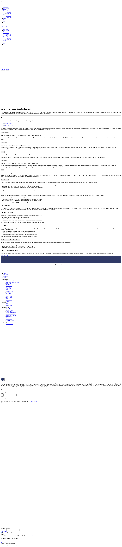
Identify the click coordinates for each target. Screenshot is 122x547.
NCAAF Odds (9, 289)
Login (2, 26)
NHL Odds (8, 293)
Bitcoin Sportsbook (5, 179)
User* (4, 527)
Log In (2, 534)
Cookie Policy (9, 311)
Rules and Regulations (11, 312)
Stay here (2, 544)
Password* (3, 528)
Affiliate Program (10, 320)
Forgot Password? (5, 531)
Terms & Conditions (33, 401)
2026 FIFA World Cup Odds (12, 282)
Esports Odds (9, 283)
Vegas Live (8, 12)
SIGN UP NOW (4, 255)
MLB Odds (8, 284)
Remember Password (7, 532)
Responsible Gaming (11, 314)
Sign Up (5, 26)
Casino (4, 9)
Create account (11, 398)
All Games (8, 301)
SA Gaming (9, 13)
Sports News (9, 316)
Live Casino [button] (6, 10)
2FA (1, 530)
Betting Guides (9, 317)
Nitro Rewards (9, 324)
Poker (4, 18)
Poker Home (9, 303)
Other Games (9, 300)
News (4, 21)
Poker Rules (9, 305)
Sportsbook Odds (10, 281)
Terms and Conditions (11, 315)
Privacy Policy (9, 310)
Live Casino (6, 14)
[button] (8, 26)
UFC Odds (8, 287)
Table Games (9, 298)
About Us (8, 308)
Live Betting (6, 8)
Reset (2, 393)
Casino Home (9, 296)
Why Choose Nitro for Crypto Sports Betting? (10, 239)
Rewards (5, 19)
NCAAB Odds (9, 291)
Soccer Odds (9, 286)
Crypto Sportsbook (5, 132)
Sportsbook (5, 7)
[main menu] (1, 1)
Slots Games (9, 297)
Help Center (9, 319)
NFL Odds (8, 288)
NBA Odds (8, 292)
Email (2, 394)
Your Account (3, 542)
